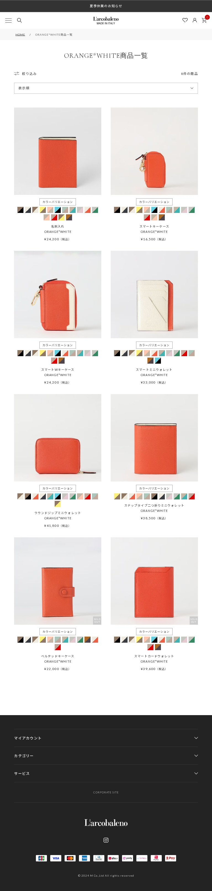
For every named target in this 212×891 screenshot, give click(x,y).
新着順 (24, 119)
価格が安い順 (29, 99)
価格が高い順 (29, 109)
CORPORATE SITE (106, 792)
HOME (20, 34)
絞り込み (29, 74)
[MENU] (8, 20)
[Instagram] (106, 840)
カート (204, 20)
